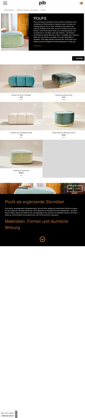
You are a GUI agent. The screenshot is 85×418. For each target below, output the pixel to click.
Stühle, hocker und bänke (27, 10)
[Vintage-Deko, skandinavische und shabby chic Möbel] (42, 3)
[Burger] (5, 3)
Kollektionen (9, 10)
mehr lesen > (38, 45)
